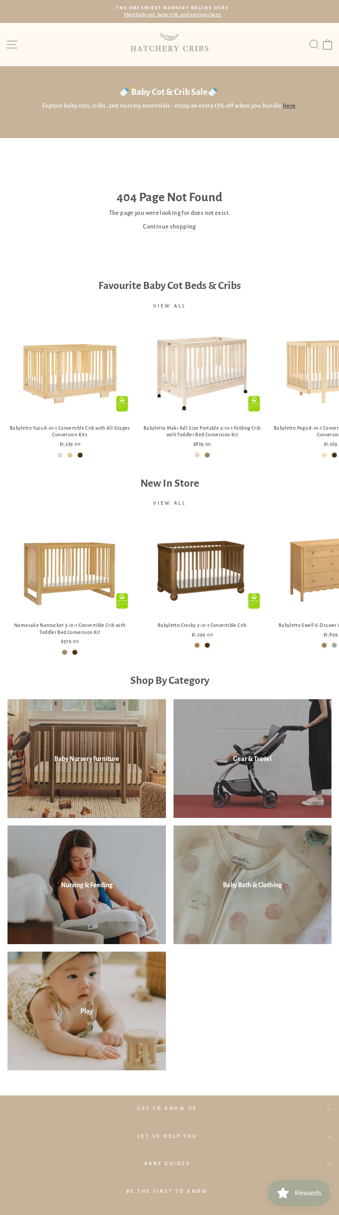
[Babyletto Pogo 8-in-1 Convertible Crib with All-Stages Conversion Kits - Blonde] (324, 455)
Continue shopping (169, 226)
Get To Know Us (167, 1108)
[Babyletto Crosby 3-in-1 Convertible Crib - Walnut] (207, 645)
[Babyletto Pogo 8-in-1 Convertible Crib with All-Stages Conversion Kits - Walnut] (334, 455)
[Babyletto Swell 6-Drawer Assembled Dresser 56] (324, 645)
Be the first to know (167, 1191)
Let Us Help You (167, 1136)
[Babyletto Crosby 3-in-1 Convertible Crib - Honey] (197, 645)
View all (169, 305)
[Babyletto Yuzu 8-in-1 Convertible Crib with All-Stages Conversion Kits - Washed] (59, 455)
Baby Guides (167, 1163)
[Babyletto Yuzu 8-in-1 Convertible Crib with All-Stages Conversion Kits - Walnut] (80, 455)
